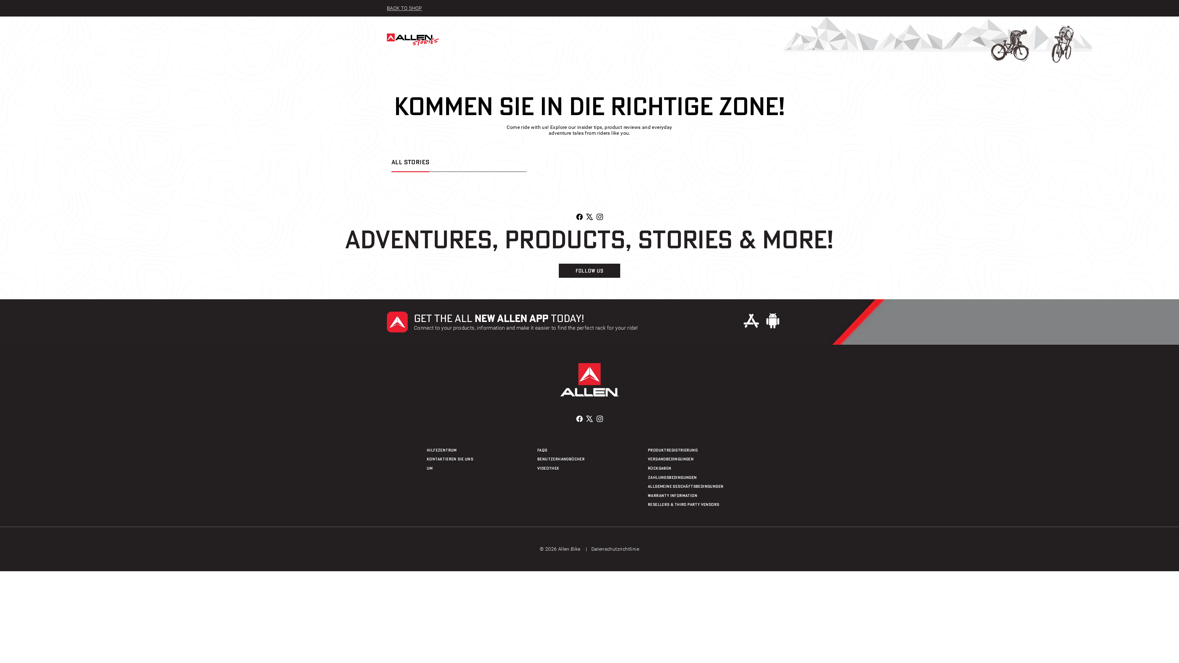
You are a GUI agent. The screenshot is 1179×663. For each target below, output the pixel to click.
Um (430, 468)
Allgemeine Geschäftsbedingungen (685, 486)
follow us (590, 270)
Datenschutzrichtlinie (615, 549)
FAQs (542, 450)
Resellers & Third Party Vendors (683, 504)
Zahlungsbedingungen (672, 477)
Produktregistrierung (673, 450)
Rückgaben (659, 468)
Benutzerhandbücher (561, 459)
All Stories (410, 161)
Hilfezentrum (442, 450)
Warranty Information (672, 495)
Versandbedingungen (671, 459)
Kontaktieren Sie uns (450, 459)
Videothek (548, 468)
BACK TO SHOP (404, 8)
